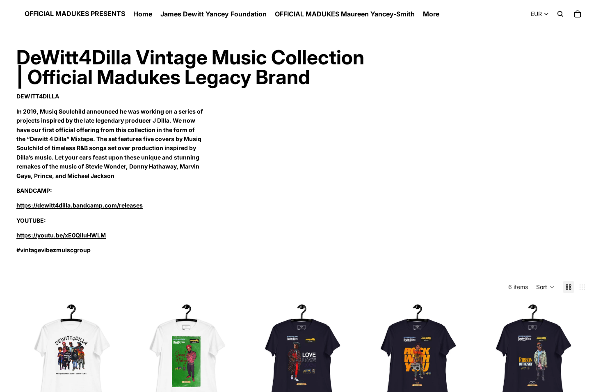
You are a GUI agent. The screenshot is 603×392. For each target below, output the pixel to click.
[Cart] (578, 14)
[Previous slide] (28, 357)
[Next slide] (112, 357)
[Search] (560, 14)
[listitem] (431, 14)
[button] (545, 287)
